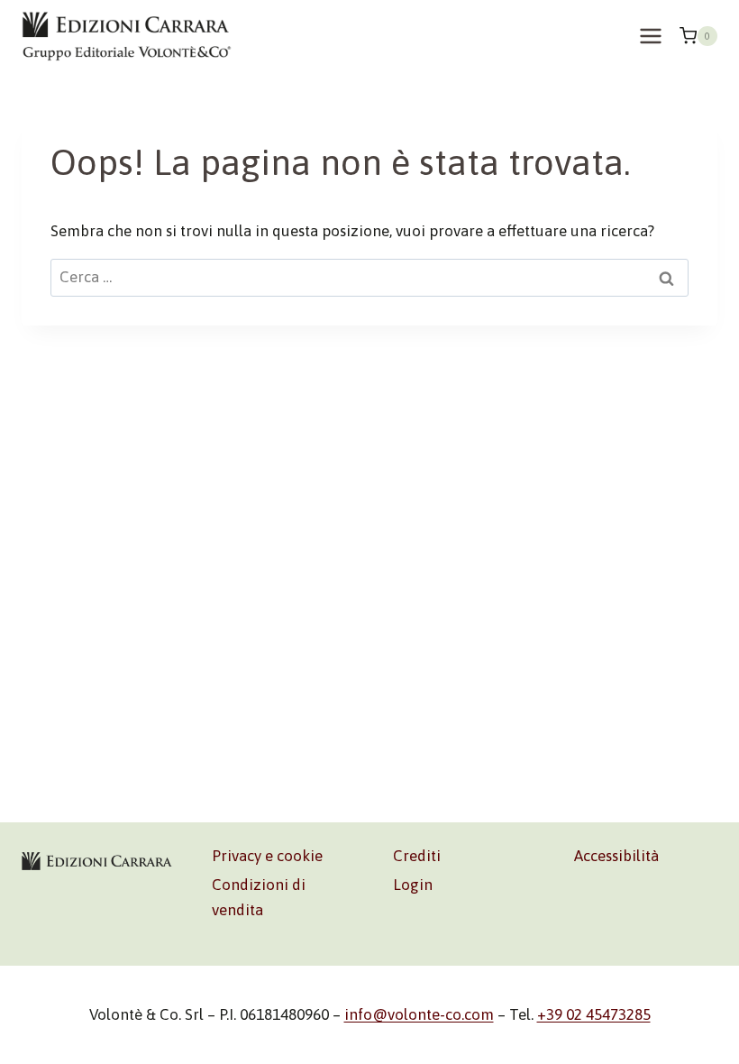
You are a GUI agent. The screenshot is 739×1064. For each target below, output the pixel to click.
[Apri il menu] (650, 35)
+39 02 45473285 (594, 1014)
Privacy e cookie (267, 856)
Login (413, 885)
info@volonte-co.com (419, 1014)
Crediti (417, 856)
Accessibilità (616, 856)
